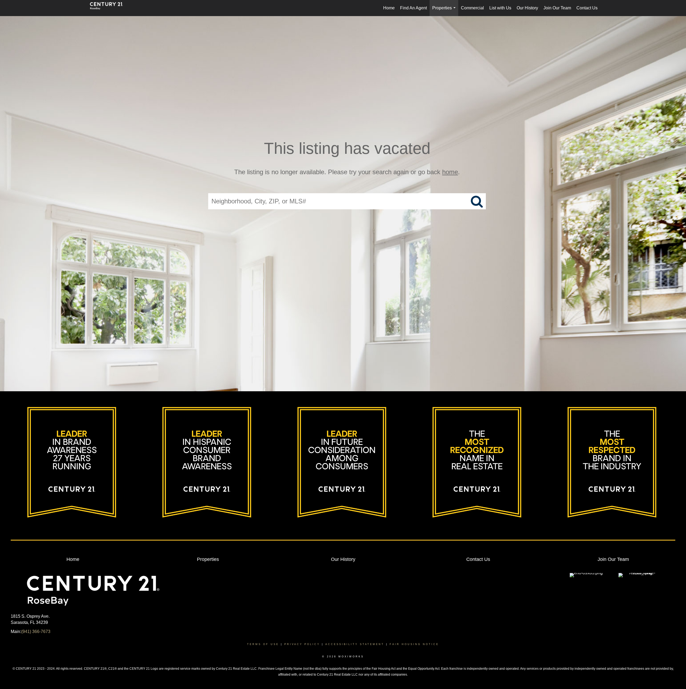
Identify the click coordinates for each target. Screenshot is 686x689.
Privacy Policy (302, 644)
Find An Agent (413, 8)
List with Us (500, 8)
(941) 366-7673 (35, 631)
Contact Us (587, 8)
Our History (527, 8)
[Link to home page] (109, 8)
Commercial (472, 8)
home (450, 172)
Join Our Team (557, 8)
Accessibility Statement (354, 644)
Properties (445, 11)
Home (389, 8)
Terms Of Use (263, 644)
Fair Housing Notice (414, 644)
